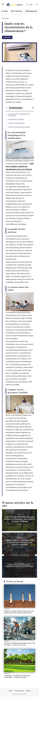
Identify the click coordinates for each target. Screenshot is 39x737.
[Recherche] (27, 4)
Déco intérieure (19, 563)
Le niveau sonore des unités (16, 123)
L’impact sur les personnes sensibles (19, 127)
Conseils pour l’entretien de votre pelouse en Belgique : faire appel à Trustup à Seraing (19, 519)
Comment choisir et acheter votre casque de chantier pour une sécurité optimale (19, 542)
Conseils (19, 537)
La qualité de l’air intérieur (16, 119)
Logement (7, 37)
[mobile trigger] (3, 4)
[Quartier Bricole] (14, 4)
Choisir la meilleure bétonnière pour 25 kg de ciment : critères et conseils (19, 644)
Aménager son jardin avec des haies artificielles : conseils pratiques (17, 676)
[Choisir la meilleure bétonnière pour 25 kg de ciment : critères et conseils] (19, 628)
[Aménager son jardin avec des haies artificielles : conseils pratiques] (19, 660)
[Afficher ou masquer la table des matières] (28, 108)
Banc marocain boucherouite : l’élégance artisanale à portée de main (19, 566)
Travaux (6, 609)
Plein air (19, 514)
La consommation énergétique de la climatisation (19, 115)
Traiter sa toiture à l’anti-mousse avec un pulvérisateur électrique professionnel (19, 612)
